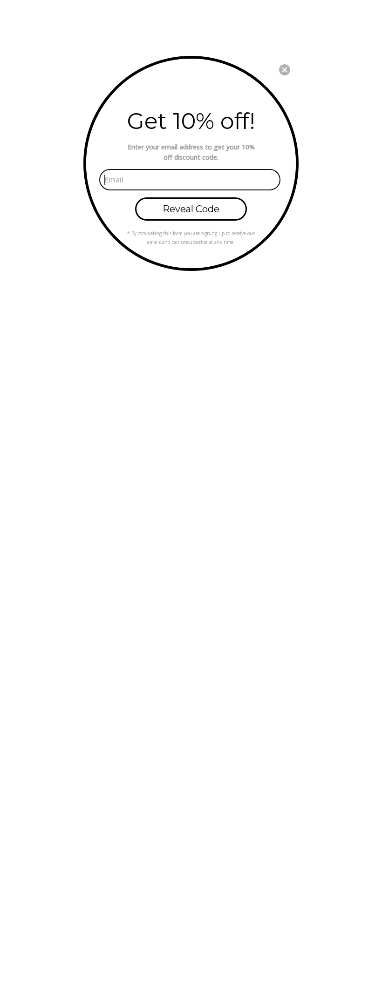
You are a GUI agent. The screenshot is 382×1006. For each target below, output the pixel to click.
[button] (284, 69)
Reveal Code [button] (191, 209)
